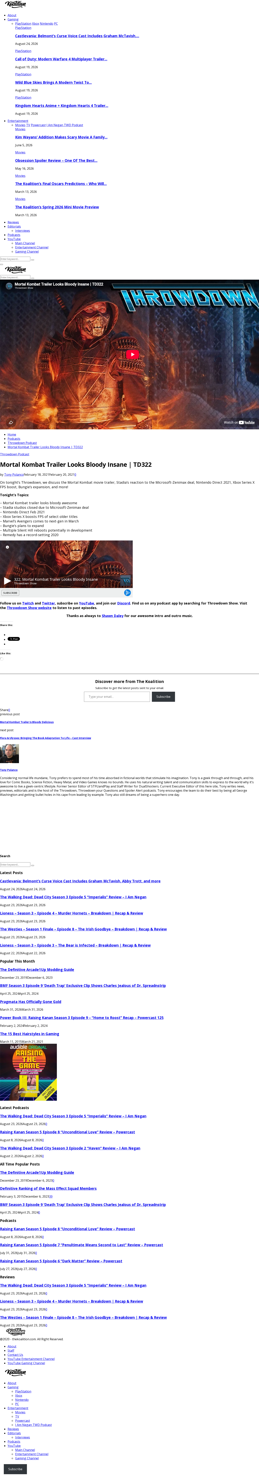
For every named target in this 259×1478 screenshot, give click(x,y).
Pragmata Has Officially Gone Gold (30, 1001)
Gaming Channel (27, 251)
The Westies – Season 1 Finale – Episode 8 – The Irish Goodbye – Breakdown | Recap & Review (83, 929)
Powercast (22, 1421)
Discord (123, 603)
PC (17, 1404)
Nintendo (22, 1400)
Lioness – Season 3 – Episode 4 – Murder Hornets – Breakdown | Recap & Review (71, 913)
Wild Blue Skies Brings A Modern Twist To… (53, 82)
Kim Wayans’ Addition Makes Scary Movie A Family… (61, 137)
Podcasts (14, 235)
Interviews (22, 231)
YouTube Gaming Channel (26, 1363)
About (12, 15)
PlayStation (23, 28)
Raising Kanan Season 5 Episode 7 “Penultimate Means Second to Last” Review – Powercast (81, 1244)
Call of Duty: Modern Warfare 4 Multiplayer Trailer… (61, 59)
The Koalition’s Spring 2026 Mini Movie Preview (57, 207)
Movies (20, 129)
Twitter (48, 603)
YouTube (14, 239)
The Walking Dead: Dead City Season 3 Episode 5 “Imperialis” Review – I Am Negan (73, 897)
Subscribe (163, 697)
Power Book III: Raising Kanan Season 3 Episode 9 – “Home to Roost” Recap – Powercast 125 (82, 1017)
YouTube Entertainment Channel (31, 1359)
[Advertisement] (114, 823)
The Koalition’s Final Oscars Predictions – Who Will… (61, 183)
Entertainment (18, 121)
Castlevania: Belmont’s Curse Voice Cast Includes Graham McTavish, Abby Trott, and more (80, 881)
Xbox (18, 1395)
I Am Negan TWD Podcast (33, 1425)
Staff (11, 1350)
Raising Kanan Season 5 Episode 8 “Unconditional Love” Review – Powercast (67, 1132)
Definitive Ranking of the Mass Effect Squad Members (48, 1188)
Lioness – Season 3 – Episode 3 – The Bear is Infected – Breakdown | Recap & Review (75, 945)
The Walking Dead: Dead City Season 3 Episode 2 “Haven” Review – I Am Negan (70, 1148)
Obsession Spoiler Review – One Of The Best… (56, 160)
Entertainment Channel (31, 247)
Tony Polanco (14, 474)
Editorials (14, 226)
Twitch (28, 603)
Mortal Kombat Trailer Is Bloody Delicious (27, 722)
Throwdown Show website (29, 607)
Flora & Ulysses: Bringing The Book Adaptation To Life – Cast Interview (45, 738)
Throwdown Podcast (14, 454)
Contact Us (15, 1355)
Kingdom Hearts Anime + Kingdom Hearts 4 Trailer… (61, 105)
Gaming (13, 19)
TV (17, 1416)
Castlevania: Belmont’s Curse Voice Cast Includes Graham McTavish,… (77, 35)
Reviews (13, 222)
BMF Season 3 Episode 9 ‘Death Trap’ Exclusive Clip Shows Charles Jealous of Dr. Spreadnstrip (83, 985)
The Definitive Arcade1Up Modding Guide (37, 969)
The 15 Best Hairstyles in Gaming (29, 1033)
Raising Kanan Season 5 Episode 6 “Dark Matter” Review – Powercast (61, 1261)
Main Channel (25, 243)
